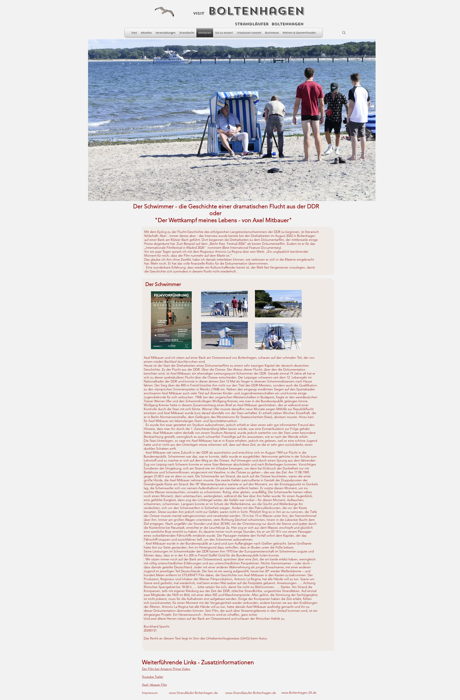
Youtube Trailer (152, 677)
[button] (232, 120)
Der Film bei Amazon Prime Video (166, 669)
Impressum (150, 693)
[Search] (344, 33)
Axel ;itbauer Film (154, 685)
